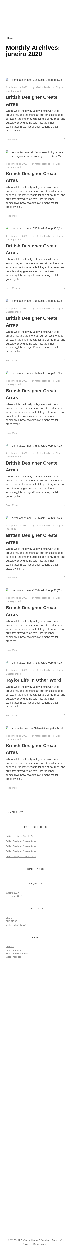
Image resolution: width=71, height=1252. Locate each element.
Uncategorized (13, 91)
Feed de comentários (17, 953)
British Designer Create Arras (21, 836)
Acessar (10, 946)
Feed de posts (13, 950)
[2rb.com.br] (20, 11)
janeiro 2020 (12, 892)
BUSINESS (11, 529)
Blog (58, 87)
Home (10, 38)
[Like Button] (60, 288)
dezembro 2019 (14, 896)
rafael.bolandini (43, 87)
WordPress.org (13, 956)
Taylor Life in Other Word (33, 680)
